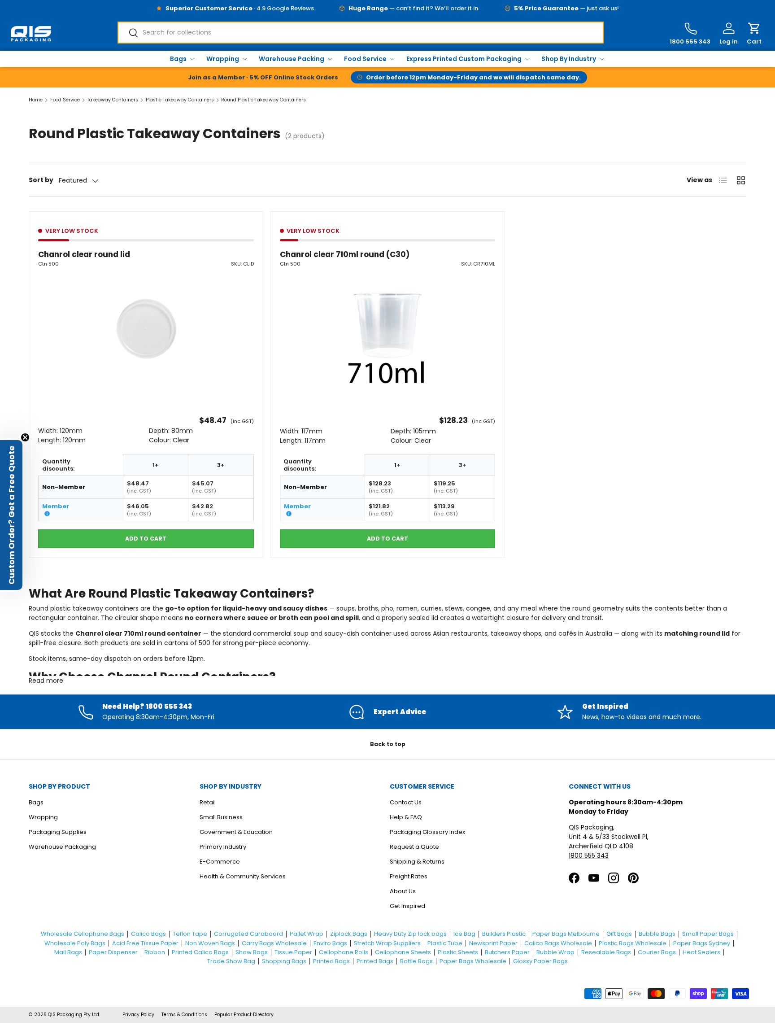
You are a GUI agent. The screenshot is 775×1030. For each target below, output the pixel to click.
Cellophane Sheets (403, 952)
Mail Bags (68, 952)
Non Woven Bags (210, 943)
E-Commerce (220, 861)
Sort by (41, 179)
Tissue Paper (293, 952)
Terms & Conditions (184, 1014)
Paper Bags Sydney (701, 943)
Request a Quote (414, 846)
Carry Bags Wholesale (274, 943)
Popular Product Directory (244, 1014)
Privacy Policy (138, 1014)
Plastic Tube (444, 943)
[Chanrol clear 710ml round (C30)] (388, 329)
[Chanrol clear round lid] (146, 329)
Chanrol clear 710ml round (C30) (344, 254)
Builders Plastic (504, 934)
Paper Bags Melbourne (566, 934)
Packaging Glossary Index (427, 832)
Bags (178, 58)
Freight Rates (408, 876)
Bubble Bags (657, 934)
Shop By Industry (568, 58)
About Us (403, 891)
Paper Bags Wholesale (473, 961)
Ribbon (154, 952)
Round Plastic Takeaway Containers (263, 100)
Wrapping (222, 58)
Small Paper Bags (708, 934)
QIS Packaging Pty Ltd (73, 1014)
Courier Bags (657, 952)
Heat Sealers (701, 952)
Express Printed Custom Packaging (464, 58)
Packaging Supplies (58, 832)
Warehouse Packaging (62, 846)
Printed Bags (331, 961)
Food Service (365, 58)
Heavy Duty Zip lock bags (410, 934)
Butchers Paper (507, 952)
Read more (46, 680)
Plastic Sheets (458, 952)
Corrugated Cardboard (248, 934)
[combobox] (360, 32)
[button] (754, 34)
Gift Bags (619, 934)
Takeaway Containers (112, 100)
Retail (208, 802)
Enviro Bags (330, 943)
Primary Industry (223, 846)
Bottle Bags (416, 961)
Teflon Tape (190, 934)
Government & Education (236, 832)
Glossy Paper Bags (540, 961)
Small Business (221, 817)
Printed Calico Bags (200, 952)
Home (36, 100)
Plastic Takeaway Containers (180, 100)
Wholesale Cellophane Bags (82, 934)
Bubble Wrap (555, 952)
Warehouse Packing (291, 58)
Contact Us (406, 802)
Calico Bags (148, 934)
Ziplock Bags (348, 934)
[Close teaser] (25, 437)
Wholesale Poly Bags (74, 943)
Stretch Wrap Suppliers (387, 943)
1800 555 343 (589, 855)
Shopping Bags (284, 961)
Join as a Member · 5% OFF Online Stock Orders (263, 77)
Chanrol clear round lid (84, 254)
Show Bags (251, 952)
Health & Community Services (243, 876)
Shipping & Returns (417, 861)
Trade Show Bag (231, 961)
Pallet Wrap (306, 934)
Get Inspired (407, 906)
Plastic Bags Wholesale (632, 943)
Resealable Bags (606, 952)
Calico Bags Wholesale (558, 943)
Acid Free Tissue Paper (145, 943)
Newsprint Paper (493, 943)
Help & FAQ (406, 817)
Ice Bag (464, 934)
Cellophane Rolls (343, 952)
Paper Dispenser (113, 952)
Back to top (387, 744)
